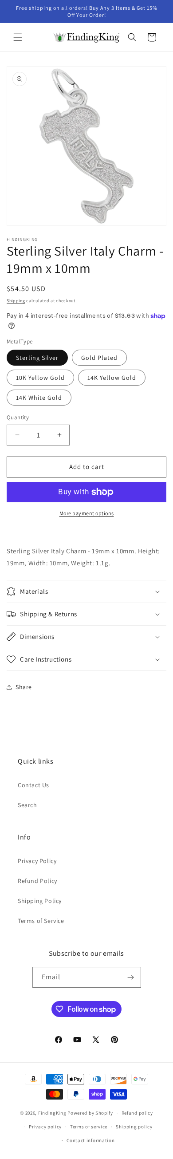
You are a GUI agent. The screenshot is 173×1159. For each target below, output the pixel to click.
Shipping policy (134, 1127)
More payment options (86, 513)
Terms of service (88, 1127)
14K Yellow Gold (111, 378)
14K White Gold (39, 398)
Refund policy (137, 1113)
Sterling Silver (37, 358)
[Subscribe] (131, 977)
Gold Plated (99, 358)
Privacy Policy (37, 861)
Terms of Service (41, 921)
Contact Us (33, 785)
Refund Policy (37, 881)
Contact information (90, 1140)
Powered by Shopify (90, 1113)
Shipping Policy (40, 901)
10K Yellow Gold (40, 378)
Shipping (16, 301)
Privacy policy (45, 1127)
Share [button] (24, 687)
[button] (18, 37)
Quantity (18, 417)
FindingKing (52, 1113)
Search (27, 805)
